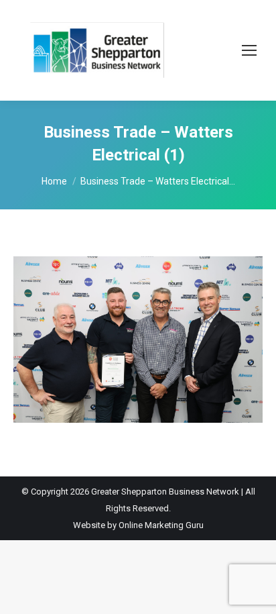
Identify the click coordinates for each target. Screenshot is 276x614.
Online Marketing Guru (161, 525)
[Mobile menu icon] (249, 50)
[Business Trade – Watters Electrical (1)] (138, 339)
